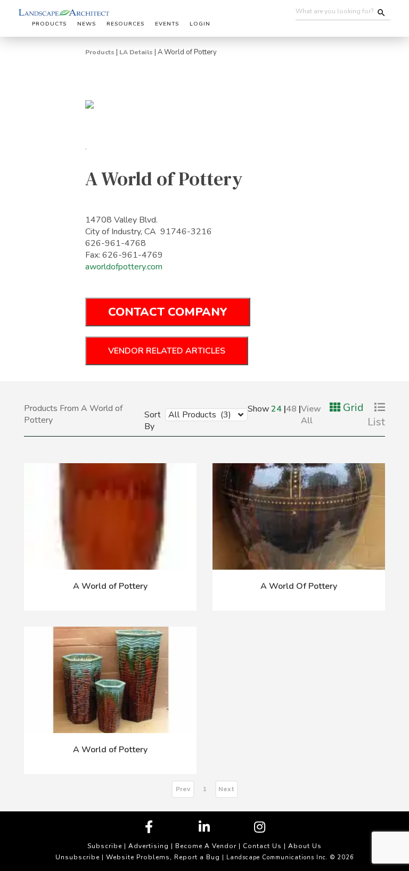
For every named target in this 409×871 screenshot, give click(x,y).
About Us (305, 846)
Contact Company (167, 312)
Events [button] (167, 24)
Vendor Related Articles (166, 351)
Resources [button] (125, 24)
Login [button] (200, 24)
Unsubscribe (77, 857)
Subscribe (104, 846)
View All (311, 414)
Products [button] (49, 24)
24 (276, 409)
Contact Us (262, 846)
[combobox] (198, 414)
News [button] (86, 24)
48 (291, 409)
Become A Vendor (205, 846)
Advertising (148, 846)
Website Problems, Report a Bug (163, 857)
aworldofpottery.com (123, 267)
